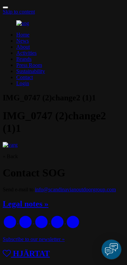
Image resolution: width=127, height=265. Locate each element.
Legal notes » (25, 203)
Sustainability (30, 71)
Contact (24, 77)
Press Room (29, 65)
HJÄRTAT (30, 253)
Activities (26, 53)
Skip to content (19, 12)
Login (22, 83)
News (22, 41)
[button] (5, 7)
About (23, 47)
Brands (23, 59)
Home (22, 35)
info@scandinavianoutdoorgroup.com (75, 189)
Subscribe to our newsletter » (34, 239)
